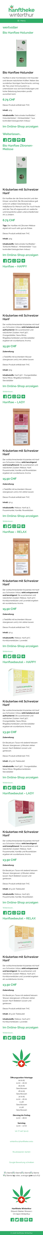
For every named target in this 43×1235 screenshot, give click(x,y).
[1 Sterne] (8, 1172)
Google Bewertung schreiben (21, 1162)
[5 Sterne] (7, 1175)
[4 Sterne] (34, 1172)
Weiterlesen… (12, 134)
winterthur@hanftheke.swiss (21, 1141)
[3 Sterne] (25, 1172)
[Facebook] (5, 140)
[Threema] (18, 140)
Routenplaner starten (21, 1152)
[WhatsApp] (14, 140)
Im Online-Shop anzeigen (20, 126)
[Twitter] (9, 140)
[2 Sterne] (17, 1172)
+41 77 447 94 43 (21, 1131)
